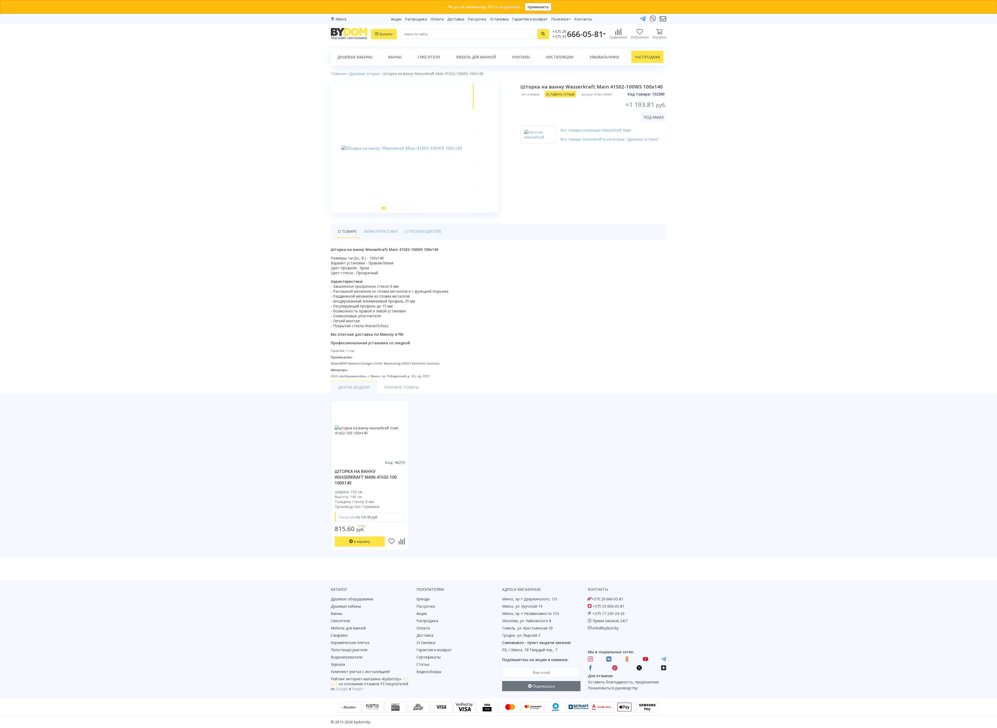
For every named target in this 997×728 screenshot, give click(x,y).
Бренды (423, 598)
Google (342, 688)
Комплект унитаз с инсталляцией (360, 671)
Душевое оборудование (352, 598)
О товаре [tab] (347, 231)
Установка (499, 19)
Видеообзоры (428, 671)
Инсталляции (560, 56)
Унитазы (521, 56)
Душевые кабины (354, 56)
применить (538, 6)
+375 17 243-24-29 (608, 613)
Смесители (428, 56)
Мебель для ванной (476, 56)
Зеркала (338, 664)
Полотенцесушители (349, 649)
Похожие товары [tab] (401, 387)
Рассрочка (477, 19)
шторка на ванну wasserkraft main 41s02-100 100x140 (366, 477)
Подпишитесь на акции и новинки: (535, 659)
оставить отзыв (560, 94)
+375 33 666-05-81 (608, 606)
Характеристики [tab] (381, 231)
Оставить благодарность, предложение (623, 681)
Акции (396, 19)
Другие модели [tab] (353, 387)
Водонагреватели (346, 657)
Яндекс (358, 688)
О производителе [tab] (423, 231)
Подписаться (543, 686)
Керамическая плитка (350, 642)
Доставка (455, 19)
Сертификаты (428, 657)
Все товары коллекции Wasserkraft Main (595, 130)
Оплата (437, 19)
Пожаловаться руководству (613, 687)
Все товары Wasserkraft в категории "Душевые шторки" (609, 139)
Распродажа (416, 19)
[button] (383, 208)
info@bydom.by (605, 628)
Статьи (422, 664)
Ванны (394, 56)
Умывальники (604, 56)
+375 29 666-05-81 (607, 598)
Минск (341, 19)
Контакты (583, 19)
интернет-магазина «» (373, 678)
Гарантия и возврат (530, 19)
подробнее (509, 6)
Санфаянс (339, 635)
